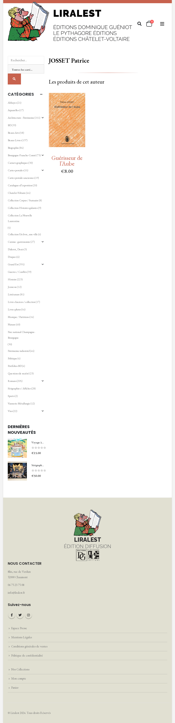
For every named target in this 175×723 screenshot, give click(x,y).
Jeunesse (12, 287)
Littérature (14, 294)
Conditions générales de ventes (29, 646)
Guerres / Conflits (17, 272)
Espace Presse (19, 628)
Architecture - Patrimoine (21, 118)
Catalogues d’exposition (20, 185)
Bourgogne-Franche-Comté (22, 155)
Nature (11, 324)
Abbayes (12, 103)
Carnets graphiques (18, 163)
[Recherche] (14, 79)
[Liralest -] (70, 20)
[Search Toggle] (139, 24)
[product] (17, 448)
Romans (12, 381)
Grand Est (13, 264)
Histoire (12, 279)
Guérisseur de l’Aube (66, 160)
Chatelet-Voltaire (17, 193)
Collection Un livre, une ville (23, 234)
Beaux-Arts (13, 133)
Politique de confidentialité (27, 655)
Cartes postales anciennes (21, 178)
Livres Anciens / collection (21, 302)
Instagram (28, 615)
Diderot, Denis (15, 249)
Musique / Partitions (18, 317)
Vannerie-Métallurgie (19, 403)
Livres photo (14, 309)
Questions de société (18, 373)
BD (9, 125)
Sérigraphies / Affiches (19, 388)
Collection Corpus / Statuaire (23, 200)
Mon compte (18, 678)
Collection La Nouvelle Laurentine (20, 218)
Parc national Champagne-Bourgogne (21, 335)
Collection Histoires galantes (23, 208)
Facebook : (11, 615)
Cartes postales (15, 170)
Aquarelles (13, 110)
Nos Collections (20, 669)
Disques (12, 257)
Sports (11, 396)
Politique (12, 358)
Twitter (20, 615)
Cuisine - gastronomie (19, 242)
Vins (10, 411)
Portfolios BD (15, 366)
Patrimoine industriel (19, 351)
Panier (14, 688)
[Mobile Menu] (162, 24)
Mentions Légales (21, 637)
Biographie (13, 148)
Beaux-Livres (14, 140)
